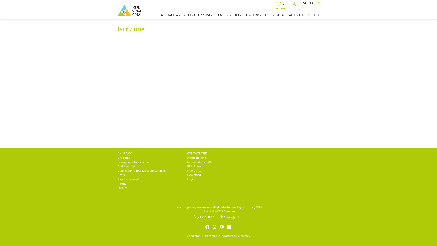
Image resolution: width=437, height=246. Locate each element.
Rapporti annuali (129, 179)
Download (194, 175)
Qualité (123, 188)
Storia (122, 175)
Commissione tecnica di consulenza (141, 170)
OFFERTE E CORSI (197, 15)
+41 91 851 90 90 (210, 217)
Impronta (209, 236)
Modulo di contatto (200, 162)
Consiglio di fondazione (133, 162)
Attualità (169, 15)
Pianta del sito (196, 157)
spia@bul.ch (235, 217)
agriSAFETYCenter (304, 15)
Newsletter (194, 170)
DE (304, 3)
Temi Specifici (227, 15)
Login (191, 179)
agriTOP (252, 15)
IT (318, 3)
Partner (123, 183)
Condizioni (194, 236)
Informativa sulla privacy (234, 236)
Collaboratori (126, 166)
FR (311, 3)
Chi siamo (124, 157)
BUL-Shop (194, 166)
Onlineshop (275, 15)
